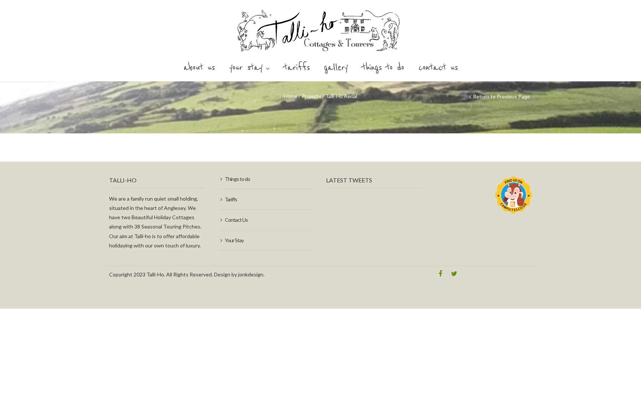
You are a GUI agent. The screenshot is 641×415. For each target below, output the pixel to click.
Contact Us (438, 68)
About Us (199, 68)
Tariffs (297, 68)
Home (291, 96)
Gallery (336, 68)
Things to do (383, 68)
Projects (311, 96)
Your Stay (245, 68)
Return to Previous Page (501, 96)
